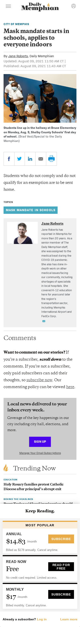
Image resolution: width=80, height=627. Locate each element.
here (70, 387)
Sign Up (40, 441)
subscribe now (39, 380)
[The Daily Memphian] (40, 7)
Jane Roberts (18, 56)
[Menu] (8, 7)
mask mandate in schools (30, 210)
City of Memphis (16, 24)
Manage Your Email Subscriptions (40, 453)
